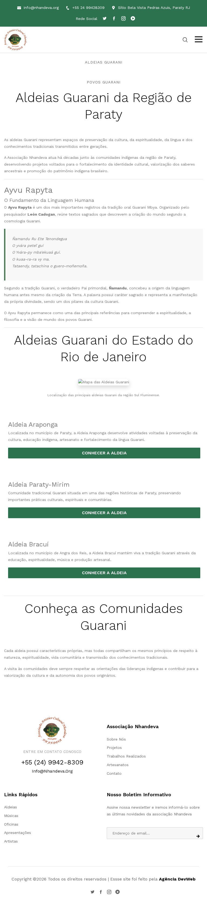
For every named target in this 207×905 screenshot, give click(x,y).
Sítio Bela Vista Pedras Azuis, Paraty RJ (154, 7)
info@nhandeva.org (41, 7)
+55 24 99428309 (88, 7)
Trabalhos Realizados (126, 756)
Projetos (114, 747)
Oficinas (11, 824)
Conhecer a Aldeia (104, 452)
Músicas (11, 815)
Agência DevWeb (177, 879)
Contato (114, 773)
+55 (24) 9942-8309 (52, 762)
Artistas (11, 841)
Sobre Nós (116, 739)
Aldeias (10, 807)
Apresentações (17, 832)
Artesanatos (118, 765)
